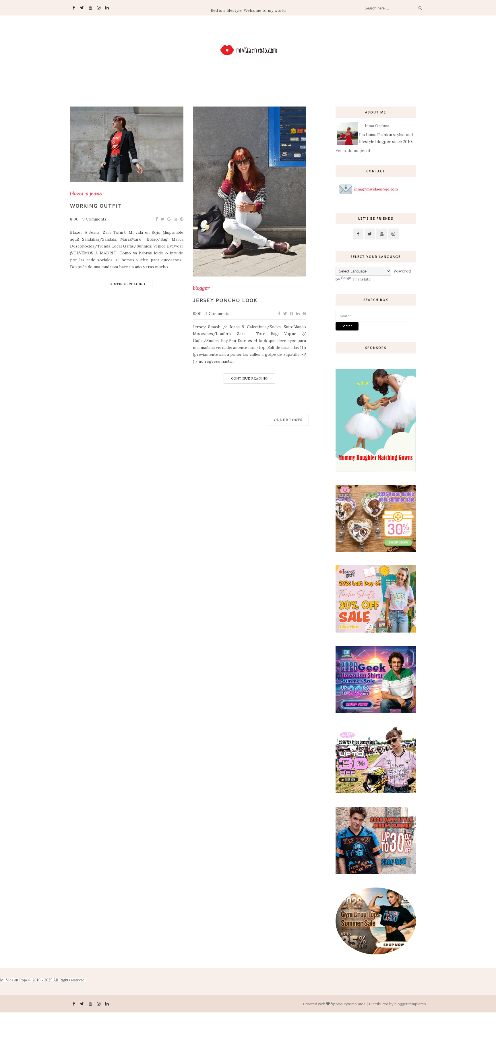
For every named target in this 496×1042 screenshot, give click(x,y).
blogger (201, 288)
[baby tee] (376, 791)
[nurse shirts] (376, 550)
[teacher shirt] (376, 631)
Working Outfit (96, 206)
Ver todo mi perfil (353, 150)
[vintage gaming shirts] (376, 872)
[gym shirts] (376, 953)
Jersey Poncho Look (225, 300)
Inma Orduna (377, 125)
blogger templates (410, 1003)
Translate (361, 279)
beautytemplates (350, 1003)
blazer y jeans (86, 193)
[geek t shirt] (376, 711)
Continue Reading (126, 284)
